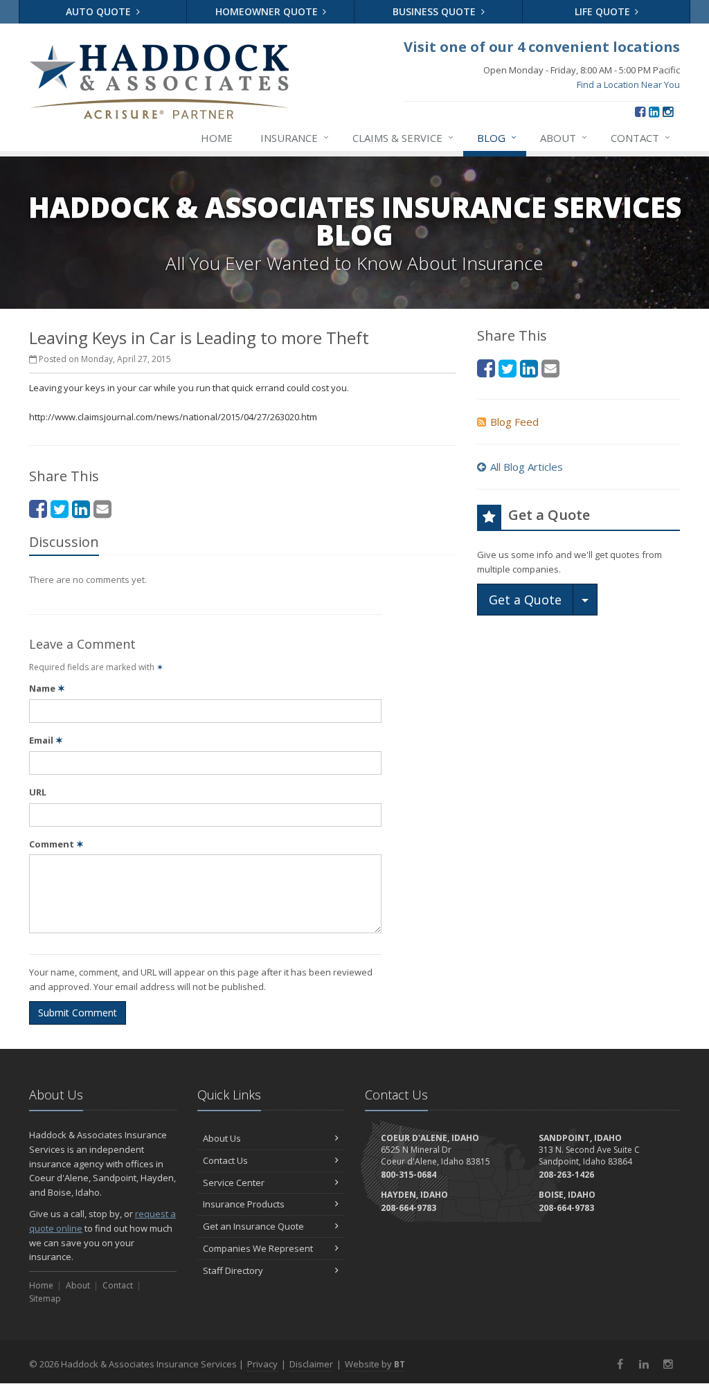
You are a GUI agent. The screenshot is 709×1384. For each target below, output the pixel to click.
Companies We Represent (258, 1248)
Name (47, 688)
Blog (497, 137)
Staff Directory (233, 1270)
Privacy (262, 1364)
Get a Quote (525, 599)
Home (217, 138)
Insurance (294, 137)
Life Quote (604, 11)
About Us (222, 1138)
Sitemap (45, 1298)
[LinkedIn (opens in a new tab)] (654, 111)
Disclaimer (311, 1364)
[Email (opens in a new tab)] (102, 508)
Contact (640, 137)
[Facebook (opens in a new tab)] (640, 111)
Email (46, 740)
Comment (56, 844)
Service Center (233, 1182)
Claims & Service (403, 137)
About (563, 137)
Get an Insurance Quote (253, 1226)
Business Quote (435, 11)
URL (37, 792)
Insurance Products (244, 1204)
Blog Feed (514, 422)
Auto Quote (100, 11)
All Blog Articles (526, 467)
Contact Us (225, 1160)
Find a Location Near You (628, 84)
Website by (375, 1364)
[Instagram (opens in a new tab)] (668, 111)
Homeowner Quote (268, 11)
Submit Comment (77, 1012)
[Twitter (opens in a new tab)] (60, 508)
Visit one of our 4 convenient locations (542, 46)
